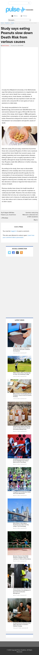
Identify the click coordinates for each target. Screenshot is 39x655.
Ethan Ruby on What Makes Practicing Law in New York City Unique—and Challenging (21, 525)
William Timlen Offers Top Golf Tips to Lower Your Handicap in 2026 (22, 373)
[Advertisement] (19, 67)
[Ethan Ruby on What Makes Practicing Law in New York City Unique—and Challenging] (19, 510)
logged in (14, 231)
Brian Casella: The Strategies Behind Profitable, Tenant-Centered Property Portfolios (22, 395)
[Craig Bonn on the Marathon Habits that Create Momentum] (19, 479)
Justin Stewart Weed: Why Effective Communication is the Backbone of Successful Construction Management (22, 591)
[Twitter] (9, 252)
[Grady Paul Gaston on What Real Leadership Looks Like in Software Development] (19, 335)
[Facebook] (13, 252)
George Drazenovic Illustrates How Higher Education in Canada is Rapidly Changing (21, 624)
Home (2, 23)
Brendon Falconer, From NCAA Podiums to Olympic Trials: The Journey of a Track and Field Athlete (22, 557)
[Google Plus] (17, 252)
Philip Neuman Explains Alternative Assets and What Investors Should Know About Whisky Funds (22, 428)
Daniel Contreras (5, 45)
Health (12, 23)
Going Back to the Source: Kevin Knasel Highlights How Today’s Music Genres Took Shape (21, 461)
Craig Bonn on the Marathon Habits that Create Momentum (22, 492)
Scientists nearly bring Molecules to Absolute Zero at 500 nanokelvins (30, 215)
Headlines (7, 23)
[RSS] (21, 252)
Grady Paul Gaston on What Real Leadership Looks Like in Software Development (21, 349)
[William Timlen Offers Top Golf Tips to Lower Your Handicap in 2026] (19, 364)
